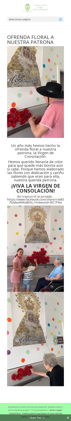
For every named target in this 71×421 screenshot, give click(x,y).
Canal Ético (15, 413)
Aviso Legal (56, 410)
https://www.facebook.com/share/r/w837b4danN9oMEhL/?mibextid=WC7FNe (35, 200)
